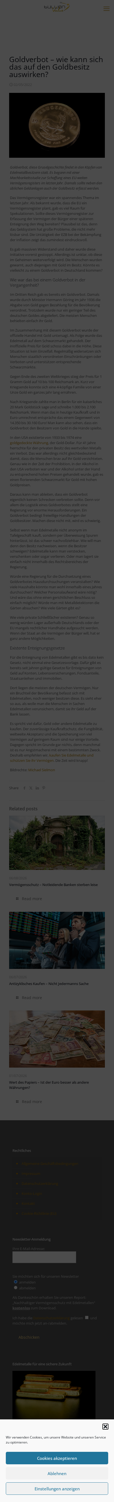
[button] (105, 1426)
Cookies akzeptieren (57, 1458)
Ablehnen (57, 1473)
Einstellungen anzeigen (57, 1488)
